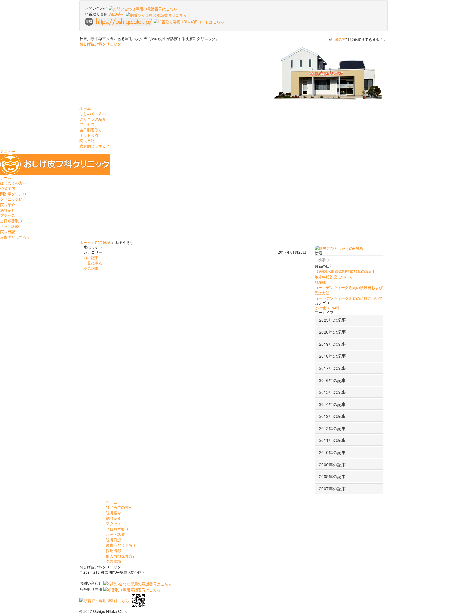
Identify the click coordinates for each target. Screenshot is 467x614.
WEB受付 (117, 14)
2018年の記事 (332, 356)
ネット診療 (88, 135)
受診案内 (7, 188)
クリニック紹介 (13, 199)
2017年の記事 (332, 368)
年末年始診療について (333, 276)
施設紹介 (7, 210)
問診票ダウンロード (17, 193)
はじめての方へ (13, 183)
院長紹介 (7, 204)
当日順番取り (90, 129)
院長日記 (87, 140)
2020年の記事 (332, 332)
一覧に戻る (93, 263)
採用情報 (113, 550)
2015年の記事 (332, 392)
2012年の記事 (332, 428)
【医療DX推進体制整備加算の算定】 (345, 271)
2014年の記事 (332, 404)
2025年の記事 (332, 320)
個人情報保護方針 (121, 556)
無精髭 (320, 282)
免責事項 (113, 561)
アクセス (87, 124)
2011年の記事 (332, 440)
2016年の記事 (332, 380)
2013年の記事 (332, 416)
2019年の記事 (332, 344)
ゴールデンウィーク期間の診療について (349, 298)
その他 (329, 307)
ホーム (85, 108)
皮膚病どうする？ (94, 146)
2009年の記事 (332, 464)
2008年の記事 (332, 476)
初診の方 (338, 39)
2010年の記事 (332, 452)
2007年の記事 (332, 488)
